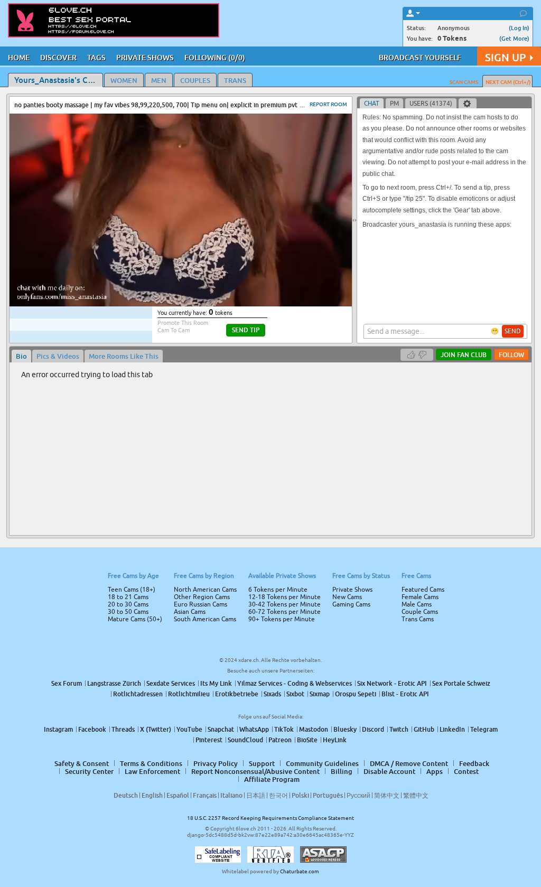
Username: (191, 407)
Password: (192, 428)
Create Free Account (271, 517)
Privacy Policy (292, 485)
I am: (200, 447)
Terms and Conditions (304, 471)
